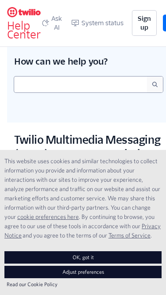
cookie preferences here (48, 216)
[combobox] (80, 84)
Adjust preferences (83, 272)
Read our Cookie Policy (32, 284)
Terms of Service (129, 235)
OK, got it (83, 257)
